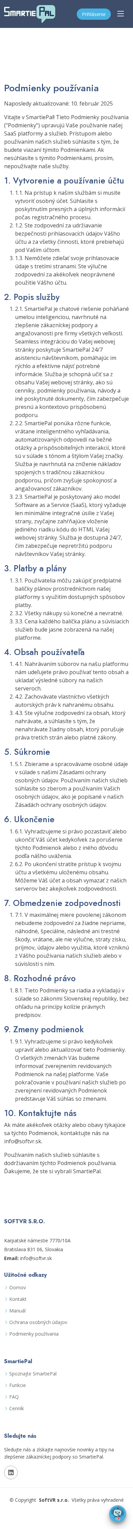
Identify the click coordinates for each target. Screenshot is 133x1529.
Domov (17, 1287)
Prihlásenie (94, 14)
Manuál (17, 1310)
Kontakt (18, 1299)
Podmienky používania (34, 1334)
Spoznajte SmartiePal (33, 1373)
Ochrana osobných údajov (38, 1322)
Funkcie (17, 1385)
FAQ (14, 1397)
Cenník (16, 1408)
